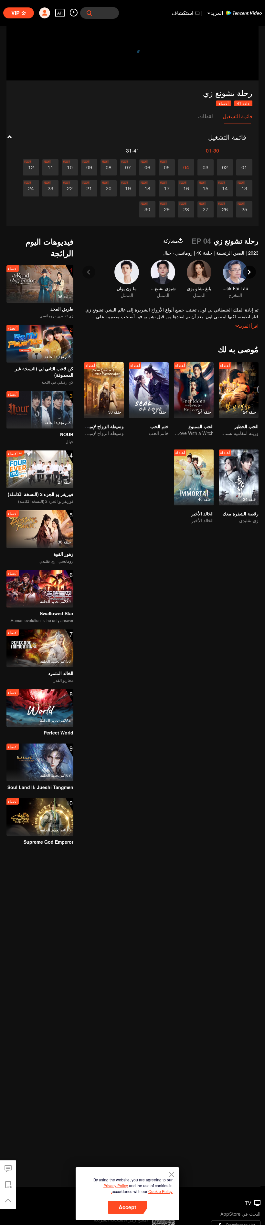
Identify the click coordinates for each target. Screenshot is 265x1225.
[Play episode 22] (70, 188)
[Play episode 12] (31, 167)
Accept (127, 1207)
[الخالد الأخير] (194, 477)
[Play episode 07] (128, 167)
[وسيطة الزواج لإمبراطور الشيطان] (104, 390)
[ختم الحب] (149, 390)
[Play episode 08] (109, 167)
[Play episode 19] (128, 188)
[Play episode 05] (167, 167)
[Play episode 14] (225, 188)
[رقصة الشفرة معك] (239, 477)
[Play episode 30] (147, 209)
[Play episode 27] (205, 209)
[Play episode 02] (225, 167)
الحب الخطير (246, 426)
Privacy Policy (115, 1185)
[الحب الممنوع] (194, 390)
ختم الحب (159, 426)
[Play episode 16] (186, 188)
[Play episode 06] (147, 167)
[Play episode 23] (50, 188)
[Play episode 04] (186, 167)
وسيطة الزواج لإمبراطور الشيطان (92, 426)
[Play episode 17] (167, 188)
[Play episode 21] (89, 188)
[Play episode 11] (50, 167)
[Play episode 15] (205, 188)
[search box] (89, 13)
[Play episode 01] (244, 167)
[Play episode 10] (70, 167)
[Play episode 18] (147, 188)
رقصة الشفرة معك (241, 513)
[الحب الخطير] (239, 390)
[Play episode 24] (31, 188)
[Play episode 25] (244, 209)
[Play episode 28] (186, 209)
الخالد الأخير (202, 513)
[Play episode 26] (225, 209)
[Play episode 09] (89, 167)
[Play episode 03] (205, 167)
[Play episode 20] (109, 188)
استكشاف (182, 12)
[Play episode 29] (167, 209)
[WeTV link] (244, 13)
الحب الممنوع (201, 426)
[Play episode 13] (244, 188)
